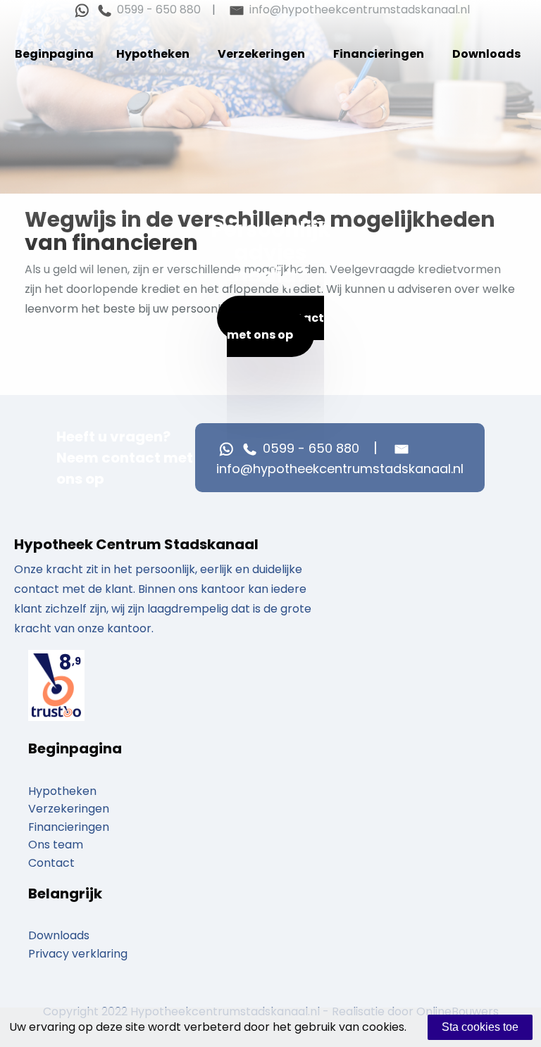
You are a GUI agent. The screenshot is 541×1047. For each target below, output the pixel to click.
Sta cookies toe (480, 1027)
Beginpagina (54, 54)
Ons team (55, 844)
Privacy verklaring (78, 954)
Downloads (486, 54)
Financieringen (378, 54)
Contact (51, 863)
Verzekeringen (261, 54)
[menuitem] (54, 54)
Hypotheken (152, 54)
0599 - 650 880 (157, 9)
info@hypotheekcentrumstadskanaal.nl (358, 9)
